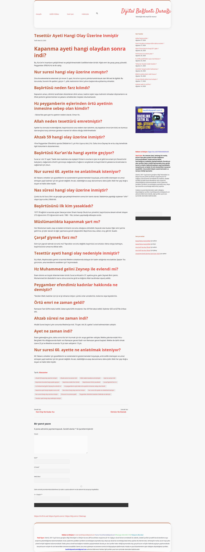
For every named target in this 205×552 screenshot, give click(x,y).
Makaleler (43, 372)
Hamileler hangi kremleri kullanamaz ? (146, 69)
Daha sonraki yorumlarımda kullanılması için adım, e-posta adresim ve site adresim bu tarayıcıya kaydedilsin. (66, 489)
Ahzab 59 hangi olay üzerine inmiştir (46, 378)
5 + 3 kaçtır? (38, 494)
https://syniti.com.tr (57, 516)
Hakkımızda (85, 14)
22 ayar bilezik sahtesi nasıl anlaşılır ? (146, 79)
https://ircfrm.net (41, 516)
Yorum (36, 434)
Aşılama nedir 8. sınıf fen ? (143, 84)
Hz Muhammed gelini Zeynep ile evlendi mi (48, 386)
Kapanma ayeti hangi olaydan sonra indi (47, 390)
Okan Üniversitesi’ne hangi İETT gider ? (147, 49)
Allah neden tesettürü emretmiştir (90, 378)
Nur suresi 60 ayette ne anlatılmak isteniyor (101, 390)
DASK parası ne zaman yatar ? (144, 54)
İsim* (35, 458)
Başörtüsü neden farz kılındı (71, 382)
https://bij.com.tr (72, 516)
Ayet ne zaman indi (109, 378)
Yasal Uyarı (70, 14)
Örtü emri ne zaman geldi (68, 394)
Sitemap (82, 516)
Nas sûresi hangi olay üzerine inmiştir (74, 390)
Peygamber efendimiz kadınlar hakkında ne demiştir (95, 394)
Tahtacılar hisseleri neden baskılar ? (146, 64)
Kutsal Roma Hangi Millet (142, 241)
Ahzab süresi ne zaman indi (68, 378)
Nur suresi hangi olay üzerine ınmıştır (46, 394)
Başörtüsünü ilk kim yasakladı (91, 382)
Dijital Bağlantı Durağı (146, 11)
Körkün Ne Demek (118, 412)
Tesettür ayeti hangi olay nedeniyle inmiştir (48, 398)
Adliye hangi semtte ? (141, 38)
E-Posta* (36, 467)
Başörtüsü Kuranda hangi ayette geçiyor (47, 382)
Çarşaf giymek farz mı (110, 382)
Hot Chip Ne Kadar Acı (45, 412)
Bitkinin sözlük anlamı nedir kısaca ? (146, 74)
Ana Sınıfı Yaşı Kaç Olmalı (142, 247)
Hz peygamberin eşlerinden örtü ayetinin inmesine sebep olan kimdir (84, 386)
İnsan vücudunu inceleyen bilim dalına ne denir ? (149, 43)
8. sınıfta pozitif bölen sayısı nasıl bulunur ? (148, 59)
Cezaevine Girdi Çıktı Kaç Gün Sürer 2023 (147, 254)
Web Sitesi (37, 476)
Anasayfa (38, 14)
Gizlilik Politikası (54, 14)
